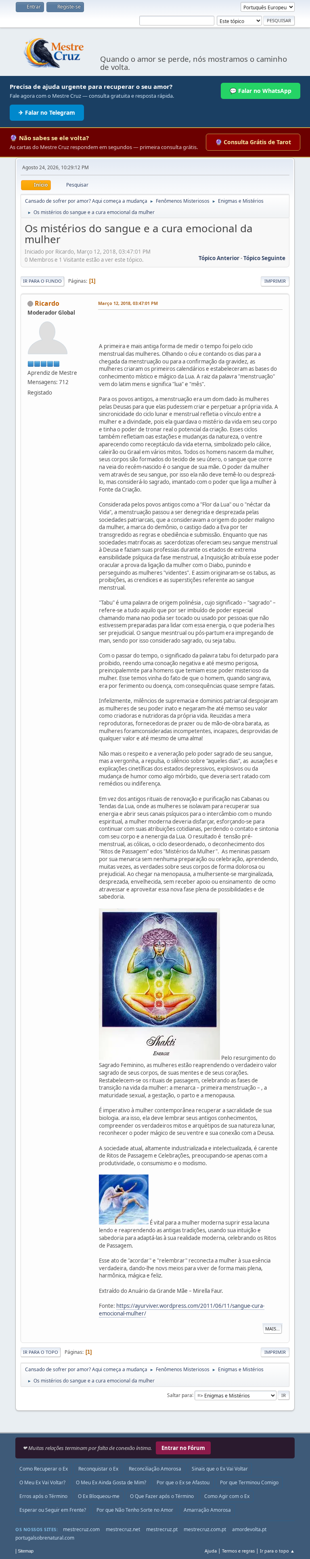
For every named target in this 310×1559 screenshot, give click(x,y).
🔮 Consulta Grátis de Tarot (253, 142)
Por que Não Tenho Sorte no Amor (134, 1509)
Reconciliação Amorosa (155, 1468)
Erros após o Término (43, 1496)
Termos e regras (238, 1551)
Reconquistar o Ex (98, 1468)
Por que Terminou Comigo (249, 1482)
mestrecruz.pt (162, 1529)
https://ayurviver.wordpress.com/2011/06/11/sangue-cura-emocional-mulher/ (181, 1309)
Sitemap (26, 1550)
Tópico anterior (219, 258)
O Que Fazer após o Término (162, 1496)
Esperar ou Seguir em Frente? (52, 1509)
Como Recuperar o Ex (43, 1468)
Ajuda (211, 1551)
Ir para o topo (40, 1352)
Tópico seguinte (264, 258)
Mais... (272, 1329)
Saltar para (179, 1394)
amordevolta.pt (249, 1529)
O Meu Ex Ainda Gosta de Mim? (111, 1482)
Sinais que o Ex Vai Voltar (220, 1468)
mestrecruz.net (123, 1529)
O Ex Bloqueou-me (98, 1496)
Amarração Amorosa (207, 1509)
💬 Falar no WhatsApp (260, 91)
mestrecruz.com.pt (205, 1529)
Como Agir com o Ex (226, 1496)
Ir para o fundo (42, 281)
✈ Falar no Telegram (47, 112)
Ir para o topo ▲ (277, 1551)
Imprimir (275, 281)
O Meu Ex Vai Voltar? (42, 1482)
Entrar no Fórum (183, 1448)
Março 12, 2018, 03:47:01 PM (128, 303)
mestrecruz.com (81, 1529)
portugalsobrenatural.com (44, 1537)
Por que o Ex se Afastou (183, 1482)
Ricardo (47, 303)
